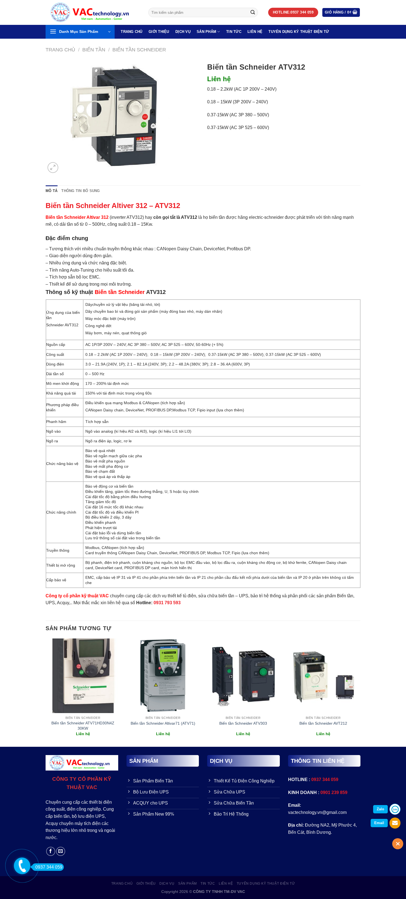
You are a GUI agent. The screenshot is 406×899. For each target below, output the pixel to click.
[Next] (360, 692)
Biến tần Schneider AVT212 (323, 723)
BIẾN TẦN (93, 49)
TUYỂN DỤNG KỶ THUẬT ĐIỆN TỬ (298, 32)
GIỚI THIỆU (159, 32)
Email (379, 823)
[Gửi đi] (252, 12)
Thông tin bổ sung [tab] (80, 191)
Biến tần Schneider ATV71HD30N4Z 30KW (82, 725)
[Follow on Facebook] (50, 851)
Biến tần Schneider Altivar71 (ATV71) (163, 723)
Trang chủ (60, 49)
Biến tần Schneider (139, 49)
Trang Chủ (131, 32)
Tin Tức (233, 32)
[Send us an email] (60, 851)
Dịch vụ (183, 32)
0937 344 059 (48, 867)
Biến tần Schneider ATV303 (243, 723)
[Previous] (46, 692)
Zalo (380, 809)
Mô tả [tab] (51, 191)
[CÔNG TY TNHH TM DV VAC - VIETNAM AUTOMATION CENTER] (93, 12)
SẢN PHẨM (206, 32)
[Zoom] (53, 167)
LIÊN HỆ (254, 32)
